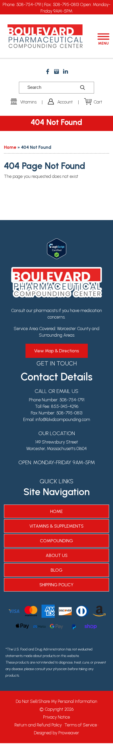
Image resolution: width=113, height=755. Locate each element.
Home (10, 147)
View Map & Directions (56, 350)
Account (65, 102)
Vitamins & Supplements (56, 526)
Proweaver (68, 732)
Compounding (56, 540)
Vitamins (28, 102)
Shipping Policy (56, 584)
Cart (98, 102)
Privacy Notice (56, 717)
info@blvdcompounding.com (62, 419)
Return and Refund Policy (38, 724)
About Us (57, 555)
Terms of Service (80, 724)
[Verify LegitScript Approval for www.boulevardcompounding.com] (56, 241)
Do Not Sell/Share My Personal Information (56, 701)
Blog (57, 570)
